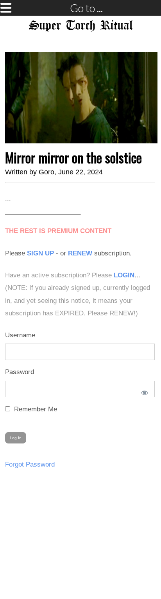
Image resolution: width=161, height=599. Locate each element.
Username (20, 335)
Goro (46, 172)
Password (19, 372)
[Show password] (143, 391)
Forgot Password (30, 464)
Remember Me (34, 409)
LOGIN (124, 275)
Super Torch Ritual (80, 26)
